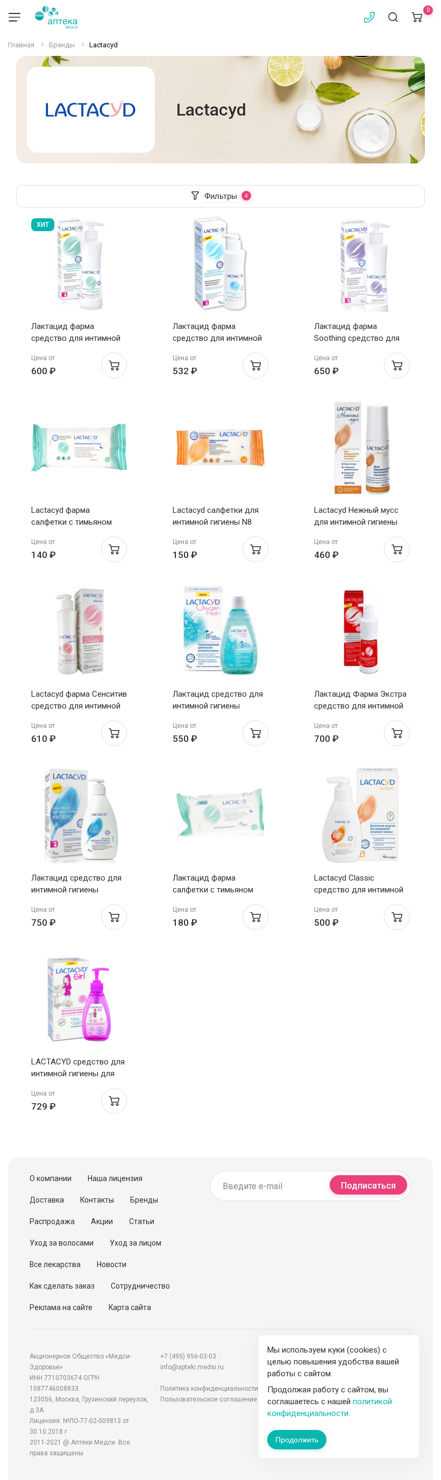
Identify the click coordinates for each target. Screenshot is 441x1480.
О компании (51, 1178)
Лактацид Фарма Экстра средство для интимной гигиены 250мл (360, 706)
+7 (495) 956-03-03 (188, 1356)
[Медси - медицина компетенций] (56, 17)
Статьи (141, 1221)
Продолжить (296, 1439)
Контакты (97, 1200)
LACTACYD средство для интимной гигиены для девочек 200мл (78, 1073)
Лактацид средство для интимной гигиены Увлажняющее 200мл (76, 889)
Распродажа (52, 1221)
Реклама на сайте (61, 1307)
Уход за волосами (62, 1243)
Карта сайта (130, 1307)
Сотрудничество (140, 1286)
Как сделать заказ (62, 1286)
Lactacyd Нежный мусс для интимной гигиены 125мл (356, 522)
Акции (102, 1221)
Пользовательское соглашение (208, 1399)
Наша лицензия (115, 1178)
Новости (111, 1264)
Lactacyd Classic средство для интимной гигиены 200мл (358, 889)
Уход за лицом (135, 1243)
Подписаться (368, 1186)
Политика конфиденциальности (209, 1388)
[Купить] (114, 365)
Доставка (47, 1200)
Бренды (144, 1200)
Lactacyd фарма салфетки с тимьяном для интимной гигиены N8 (78, 522)
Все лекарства (55, 1264)
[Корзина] (416, 17)
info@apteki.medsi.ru (192, 1367)
